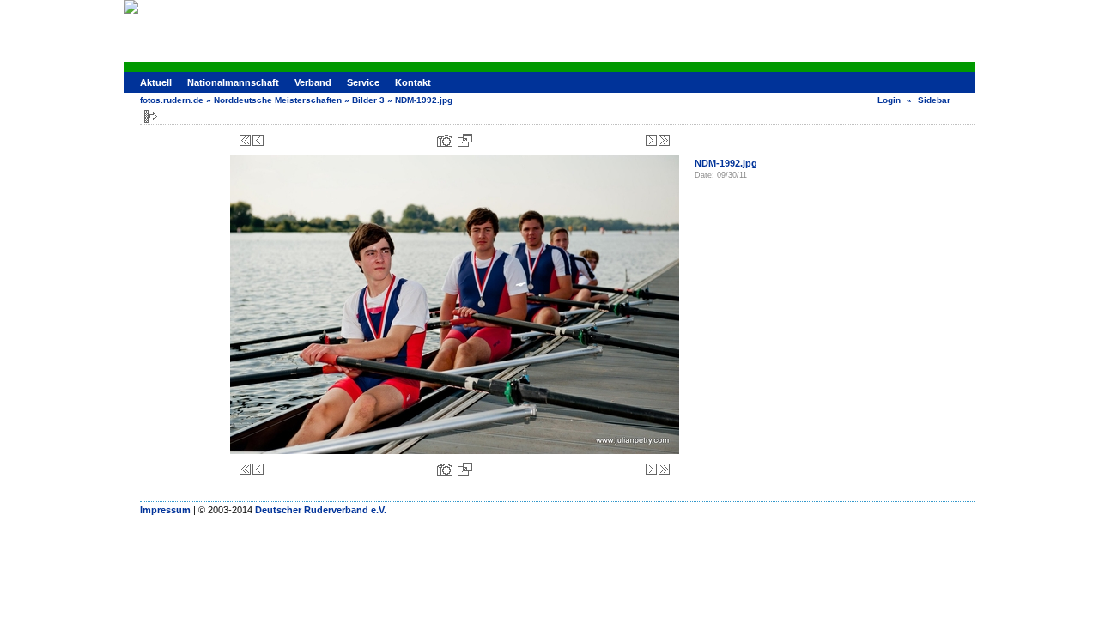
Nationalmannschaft (233, 82)
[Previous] (258, 140)
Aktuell (156, 82)
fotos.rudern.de (171, 100)
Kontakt (413, 82)
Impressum (165, 510)
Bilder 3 (368, 100)
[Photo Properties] (444, 140)
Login (889, 100)
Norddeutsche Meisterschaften (278, 100)
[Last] (664, 140)
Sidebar (934, 100)
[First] (245, 140)
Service (363, 82)
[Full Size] (465, 140)
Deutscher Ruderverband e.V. (320, 510)
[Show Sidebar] (150, 116)
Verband (312, 82)
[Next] (651, 140)
